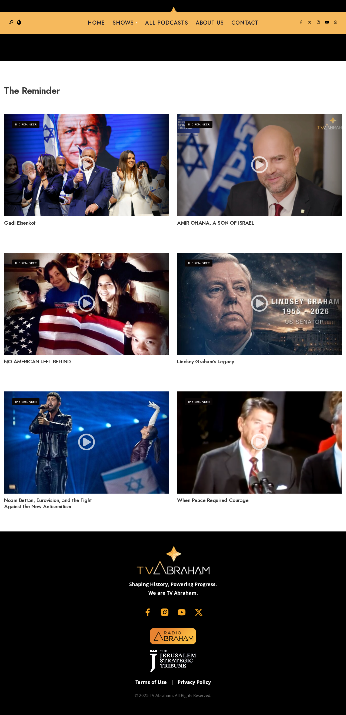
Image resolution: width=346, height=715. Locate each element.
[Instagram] (318, 22)
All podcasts (166, 23)
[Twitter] (309, 22)
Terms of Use (151, 682)
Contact (244, 23)
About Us (210, 23)
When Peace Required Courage (212, 500)
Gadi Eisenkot (20, 223)
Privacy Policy (194, 682)
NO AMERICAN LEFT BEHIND (37, 361)
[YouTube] (327, 22)
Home (96, 23)
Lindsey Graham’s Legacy (205, 361)
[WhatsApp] (335, 22)
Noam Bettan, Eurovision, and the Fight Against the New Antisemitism (48, 503)
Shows (123, 23)
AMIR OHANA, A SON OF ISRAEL (215, 223)
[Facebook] (301, 22)
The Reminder (26, 124)
